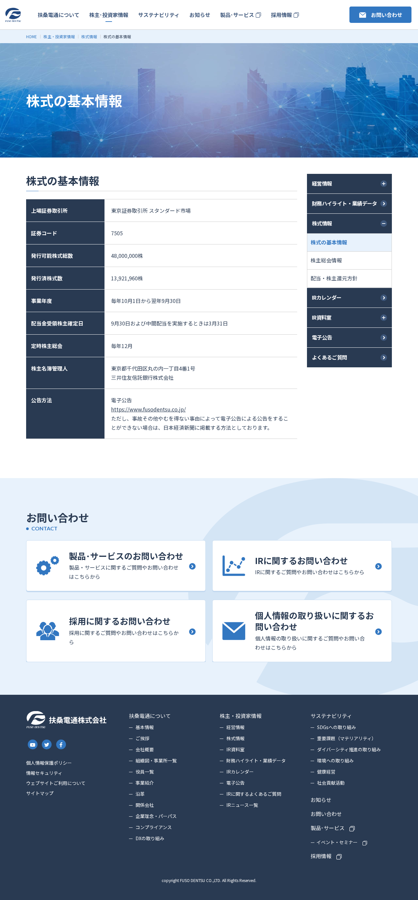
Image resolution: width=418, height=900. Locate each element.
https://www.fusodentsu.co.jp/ (148, 409)
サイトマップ (40, 793)
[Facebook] (61, 744)
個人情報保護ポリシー (49, 762)
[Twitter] (47, 744)
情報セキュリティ (44, 773)
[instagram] (32, 744)
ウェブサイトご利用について (56, 783)
